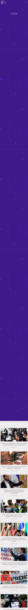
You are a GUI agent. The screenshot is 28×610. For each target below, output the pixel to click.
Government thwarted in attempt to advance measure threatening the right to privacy (14, 539)
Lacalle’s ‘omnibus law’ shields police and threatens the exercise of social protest (14, 563)
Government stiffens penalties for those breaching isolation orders (14, 515)
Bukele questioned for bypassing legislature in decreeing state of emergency (14, 491)
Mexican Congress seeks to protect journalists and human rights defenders (14, 586)
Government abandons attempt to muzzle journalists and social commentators (14, 444)
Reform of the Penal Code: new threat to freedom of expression (14, 467)
